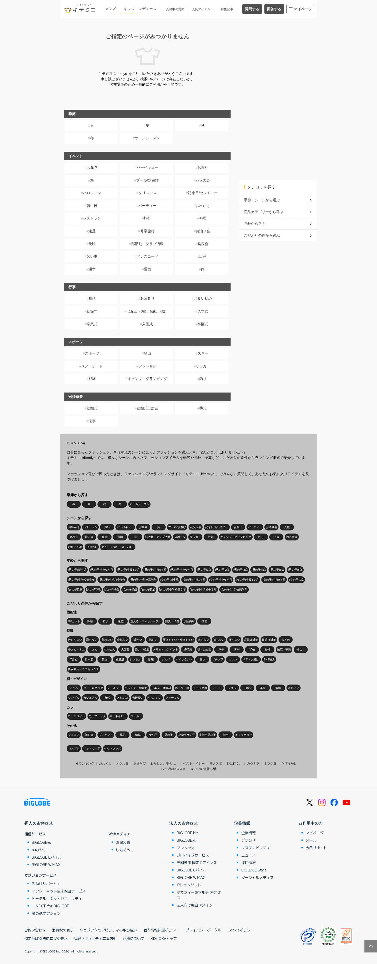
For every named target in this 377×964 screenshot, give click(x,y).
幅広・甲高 (284, 649)
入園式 (147, 324)
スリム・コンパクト (165, 649)
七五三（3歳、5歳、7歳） (147, 311)
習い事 (92, 256)
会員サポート (316, 847)
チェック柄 (200, 687)
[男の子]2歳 (222, 569)
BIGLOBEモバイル (47, 857)
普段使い (138, 697)
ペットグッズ (112, 748)
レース (216, 687)
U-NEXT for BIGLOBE (50, 905)
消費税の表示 (63, 929)
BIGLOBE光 (41, 842)
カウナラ (253, 763)
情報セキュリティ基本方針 (95, 938)
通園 (147, 269)
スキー (202, 353)
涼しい (153, 639)
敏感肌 (120, 659)
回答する (274, 9)
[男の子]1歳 (204, 569)
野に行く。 (234, 763)
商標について (133, 938)
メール (311, 840)
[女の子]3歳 (93, 589)
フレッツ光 (186, 847)
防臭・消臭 (172, 621)
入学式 (202, 311)
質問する (252, 9)
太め (94, 649)
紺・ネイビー (118, 716)
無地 (278, 687)
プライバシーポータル (203, 929)
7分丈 (73, 659)
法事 (92, 421)
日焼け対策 (269, 639)
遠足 (92, 231)
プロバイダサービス (193, 855)
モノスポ (216, 763)
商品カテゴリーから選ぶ (263, 212)
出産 (202, 256)
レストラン (92, 218)
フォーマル (172, 697)
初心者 (89, 734)
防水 (105, 621)
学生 (226, 734)
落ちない (203, 639)
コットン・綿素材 (136, 687)
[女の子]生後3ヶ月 (220, 579)
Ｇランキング (85, 763)
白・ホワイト (76, 716)
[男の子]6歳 (295, 569)
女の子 (153, 734)
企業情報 (242, 823)
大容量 (125, 649)
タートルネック (93, 687)
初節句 (92, 311)
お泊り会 (203, 231)
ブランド (248, 840)
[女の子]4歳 (111, 589)
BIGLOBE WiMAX (46, 864)
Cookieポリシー (240, 929)
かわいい (293, 687)
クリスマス (147, 193)
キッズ (129, 9)
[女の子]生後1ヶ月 (194, 579)
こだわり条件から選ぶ (262, 235)
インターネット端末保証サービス (59, 890)
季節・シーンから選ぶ (262, 200)
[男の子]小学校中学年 (112, 579)
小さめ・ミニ (76, 649)
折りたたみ (204, 649)
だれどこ (105, 763)
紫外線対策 (251, 639)
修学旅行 (147, 231)
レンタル (135, 659)
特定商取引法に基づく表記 (45, 938)
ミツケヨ (270, 763)
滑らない (91, 639)
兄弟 (122, 734)
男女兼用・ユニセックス (83, 669)
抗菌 (204, 621)
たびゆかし (289, 763)
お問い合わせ (35, 929)
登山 (147, 353)
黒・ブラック (97, 716)
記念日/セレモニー (203, 193)
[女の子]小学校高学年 (234, 589)
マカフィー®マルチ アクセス (199, 895)
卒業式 (92, 324)
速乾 (121, 621)
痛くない (234, 639)
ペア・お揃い (251, 659)
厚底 (151, 659)
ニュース (248, 855)
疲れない (122, 639)
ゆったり (110, 649)
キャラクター (243, 734)
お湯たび (139, 763)
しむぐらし (125, 849)
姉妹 (138, 734)
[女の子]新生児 (169, 579)
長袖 (267, 649)
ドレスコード (147, 256)
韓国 (104, 659)
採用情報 (248, 862)
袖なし (300, 649)
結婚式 (92, 408)
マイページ (303, 9)
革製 (263, 687)
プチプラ (217, 659)
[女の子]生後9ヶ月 (274, 579)
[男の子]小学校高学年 (143, 579)
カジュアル (90, 697)
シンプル (74, 697)
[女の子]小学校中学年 (203, 589)
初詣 (92, 298)
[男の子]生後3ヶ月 (128, 569)
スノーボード (92, 366)
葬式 (202, 408)
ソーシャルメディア (257, 877)
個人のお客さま (38, 823)
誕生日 (92, 206)
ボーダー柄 (182, 687)
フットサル (147, 366)
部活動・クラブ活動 (147, 244)
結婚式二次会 (147, 408)
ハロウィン (92, 193)
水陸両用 (189, 621)
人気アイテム (201, 9)
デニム (74, 687)
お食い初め (203, 298)
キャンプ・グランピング (147, 379)
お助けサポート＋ (46, 883)
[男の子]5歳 (277, 569)
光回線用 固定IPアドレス (197, 862)
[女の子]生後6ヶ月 (247, 579)
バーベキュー (147, 167)
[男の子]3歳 (240, 569)
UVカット (74, 621)
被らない (219, 639)
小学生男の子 (207, 734)
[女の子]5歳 (130, 589)
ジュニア (74, 734)
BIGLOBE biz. (188, 832)
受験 (92, 244)
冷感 (90, 621)
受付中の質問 (175, 9)
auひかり (39, 849)
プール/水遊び (147, 180)
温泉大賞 (123, 842)
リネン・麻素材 (161, 687)
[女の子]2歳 (75, 589)
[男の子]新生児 (77, 569)
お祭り (202, 167)
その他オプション (46, 913)
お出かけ (203, 206)
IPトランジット (189, 884)
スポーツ (92, 353)
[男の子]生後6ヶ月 (155, 569)
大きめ (285, 639)
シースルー (114, 687)
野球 (92, 379)
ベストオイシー (194, 763)
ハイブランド (184, 659)
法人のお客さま (183, 823)
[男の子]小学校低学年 (81, 579)
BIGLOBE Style (254, 869)
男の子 (168, 734)
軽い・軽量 (142, 649)
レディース (147, 9)
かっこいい (154, 697)
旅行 (147, 218)
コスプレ (74, 748)
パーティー (147, 206)
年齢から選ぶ (254, 224)
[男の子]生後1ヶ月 (101, 569)
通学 (92, 269)
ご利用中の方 (310, 823)
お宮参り (147, 298)
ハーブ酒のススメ (173, 769)
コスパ (233, 659)
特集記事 (227, 9)
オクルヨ (122, 763)
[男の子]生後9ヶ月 (181, 569)
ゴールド (136, 716)
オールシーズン (147, 138)
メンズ (110, 9)
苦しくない (75, 639)
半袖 (252, 649)
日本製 (89, 659)
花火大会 (203, 180)
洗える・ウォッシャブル (145, 621)
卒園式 (202, 324)
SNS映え (269, 659)
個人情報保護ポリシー (161, 929)
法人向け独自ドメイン (195, 905)
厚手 (221, 649)
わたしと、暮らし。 (164, 763)
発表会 (202, 244)
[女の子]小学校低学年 (172, 589)
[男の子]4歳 (259, 569)
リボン (247, 687)
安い (202, 659)
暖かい (138, 639)
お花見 (92, 167)
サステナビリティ (255, 847)
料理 (202, 218)
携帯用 (188, 649)
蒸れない (107, 639)
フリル (232, 687)
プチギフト (106, 734)
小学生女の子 (186, 734)
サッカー (203, 366)
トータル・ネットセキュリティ (57, 898)
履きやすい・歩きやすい (178, 639)
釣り (202, 379)
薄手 (237, 649)
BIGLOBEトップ (164, 938)
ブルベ (166, 659)
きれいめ (122, 697)
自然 (107, 697)
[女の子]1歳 (296, 579)
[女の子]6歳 (148, 589)
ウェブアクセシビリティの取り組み (108, 929)
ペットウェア (91, 748)
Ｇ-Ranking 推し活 (203, 769)
